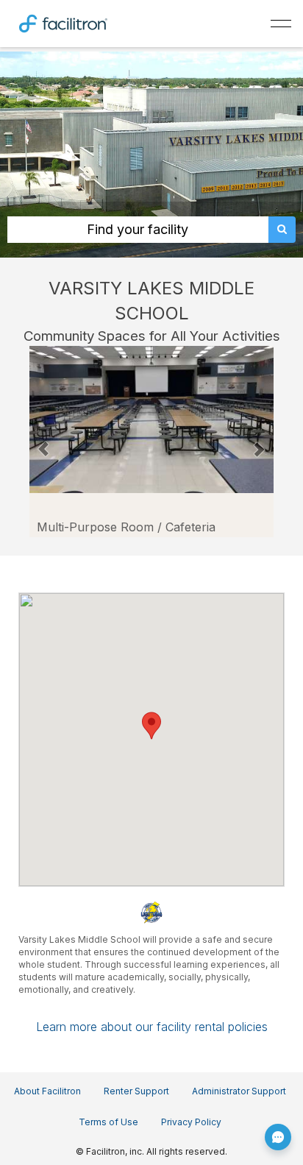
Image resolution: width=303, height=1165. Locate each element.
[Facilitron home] (63, 22)
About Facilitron (47, 1091)
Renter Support (136, 1091)
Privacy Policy (191, 1121)
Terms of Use (108, 1121)
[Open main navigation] (281, 23)
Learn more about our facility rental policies (152, 1026)
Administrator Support (239, 1091)
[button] (43, 441)
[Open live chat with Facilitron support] (278, 1137)
